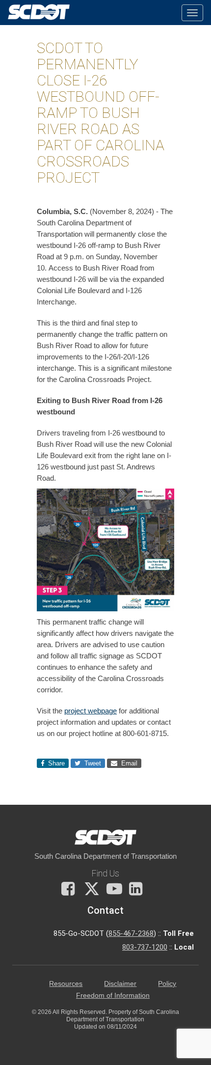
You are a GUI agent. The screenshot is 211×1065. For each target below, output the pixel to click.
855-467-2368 (131, 933)
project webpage (90, 711)
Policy (167, 983)
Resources (65, 983)
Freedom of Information (113, 995)
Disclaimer (120, 983)
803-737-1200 (144, 947)
